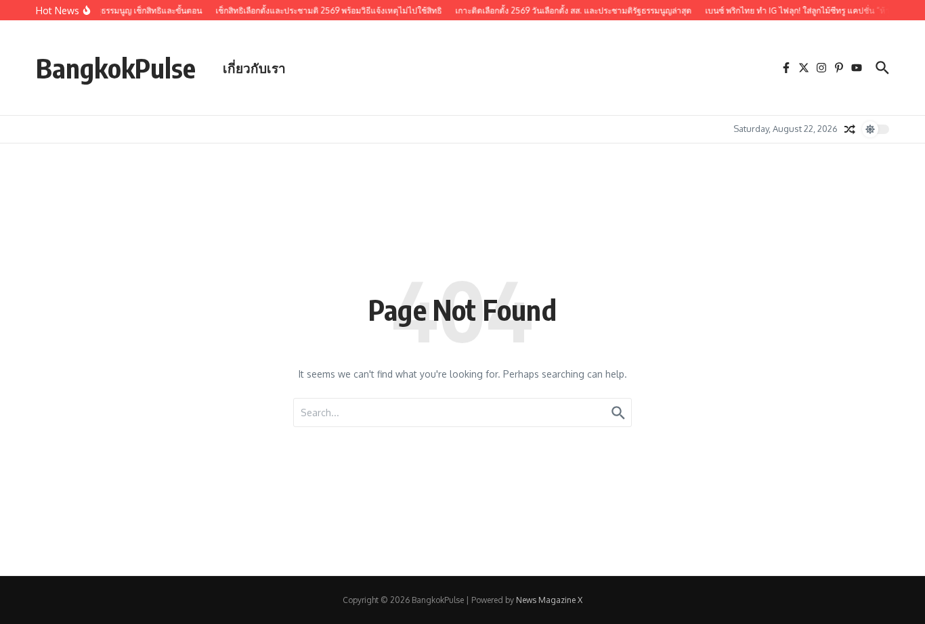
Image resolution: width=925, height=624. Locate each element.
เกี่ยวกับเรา (254, 68)
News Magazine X (549, 600)
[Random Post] (849, 129)
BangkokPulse (116, 68)
